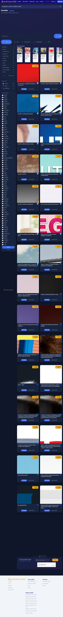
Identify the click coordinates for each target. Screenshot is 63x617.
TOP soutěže (25, 1)
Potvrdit (55, 559)
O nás (9, 583)
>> (45, 556)
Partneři (44, 585)
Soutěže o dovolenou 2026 (30, 596)
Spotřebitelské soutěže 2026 (31, 594)
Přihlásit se (53, 1)
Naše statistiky (46, 583)
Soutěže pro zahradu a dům (30, 608)
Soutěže (19, 1)
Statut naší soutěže (32, 583)
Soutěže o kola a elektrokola (31, 610)
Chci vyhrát (24, 119)
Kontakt (9, 585)
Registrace (60, 1)
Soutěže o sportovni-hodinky (31, 600)
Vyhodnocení (32, 1)
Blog (37, 1)
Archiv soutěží (11, 589)
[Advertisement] (31, 23)
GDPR (29, 587)
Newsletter (10, 587)
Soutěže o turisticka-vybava (31, 603)
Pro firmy (41, 1)
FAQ (29, 585)
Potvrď (8, 247)
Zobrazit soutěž (31, 119)
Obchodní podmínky (32, 581)
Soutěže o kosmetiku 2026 (30, 598)
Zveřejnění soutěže (46, 581)
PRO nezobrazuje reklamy (8, 289)
